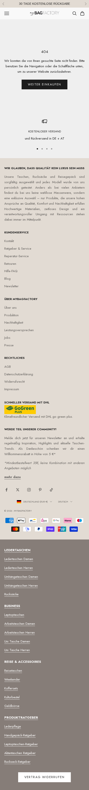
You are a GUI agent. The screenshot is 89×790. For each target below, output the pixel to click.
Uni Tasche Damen (17, 641)
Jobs (7, 337)
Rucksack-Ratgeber (17, 761)
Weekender (12, 679)
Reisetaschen (13, 670)
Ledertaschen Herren (18, 567)
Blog (7, 278)
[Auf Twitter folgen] (18, 490)
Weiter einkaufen (44, 84)
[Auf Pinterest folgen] (40, 490)
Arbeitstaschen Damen (19, 623)
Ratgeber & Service (17, 248)
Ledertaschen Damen (18, 559)
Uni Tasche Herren (17, 650)
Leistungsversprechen (19, 330)
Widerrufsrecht (14, 381)
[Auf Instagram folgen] (29, 490)
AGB (7, 366)
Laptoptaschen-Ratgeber (21, 744)
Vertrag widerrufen (44, 777)
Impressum (11, 389)
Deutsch (63, 501)
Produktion (11, 315)
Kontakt (9, 241)
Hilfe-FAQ (10, 271)
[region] (44, 130)
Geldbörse (11, 705)
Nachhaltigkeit (13, 322)
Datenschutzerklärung (18, 374)
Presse (9, 345)
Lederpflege (12, 726)
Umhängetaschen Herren (21, 585)
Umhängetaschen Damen (21, 576)
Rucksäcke (11, 594)
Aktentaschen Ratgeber (20, 753)
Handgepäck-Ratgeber (20, 735)
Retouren (10, 263)
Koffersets (11, 688)
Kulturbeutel (12, 697)
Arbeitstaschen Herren (19, 632)
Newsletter (11, 286)
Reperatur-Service (16, 256)
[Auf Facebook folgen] (6, 490)
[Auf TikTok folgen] (51, 490)
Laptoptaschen (14, 614)
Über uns (10, 307)
